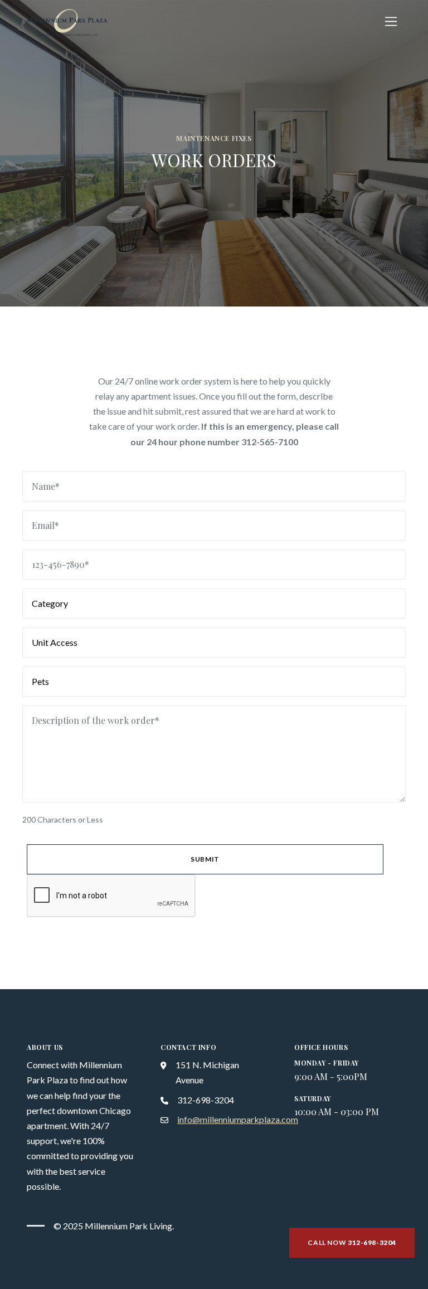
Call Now (352, 1242)
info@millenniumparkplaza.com (237, 1119)
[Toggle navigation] (391, 21)
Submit (205, 859)
